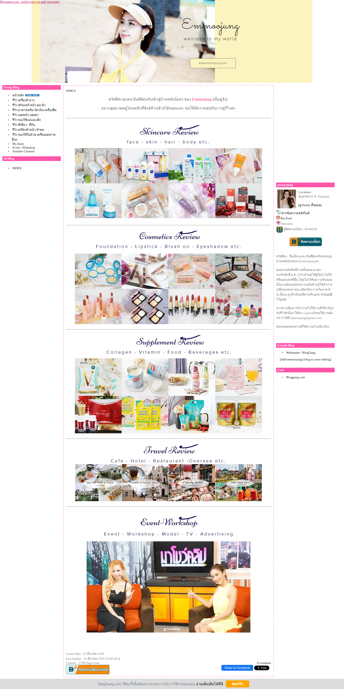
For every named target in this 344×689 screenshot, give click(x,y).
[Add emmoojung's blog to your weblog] (305, 359)
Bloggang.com (295, 377)
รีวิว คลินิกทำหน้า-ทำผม (28, 129)
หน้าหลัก (18, 95)
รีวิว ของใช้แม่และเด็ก (26, 120)
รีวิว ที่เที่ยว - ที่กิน (23, 125)
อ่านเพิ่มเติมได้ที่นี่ (209, 684)
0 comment (264, 663)
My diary (18, 144)
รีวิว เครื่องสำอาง (23, 100)
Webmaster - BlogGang (300, 352)
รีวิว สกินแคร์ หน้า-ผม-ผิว (28, 105)
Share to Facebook (237, 668)
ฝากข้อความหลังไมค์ (296, 213)
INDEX (17, 168)
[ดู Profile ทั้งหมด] (310, 205)
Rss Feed (286, 218)
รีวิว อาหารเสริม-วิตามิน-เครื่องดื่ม (34, 110)
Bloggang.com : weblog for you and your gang (29, 2)
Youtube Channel (23, 151)
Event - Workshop (23, 147)
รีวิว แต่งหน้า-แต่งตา (25, 115)
